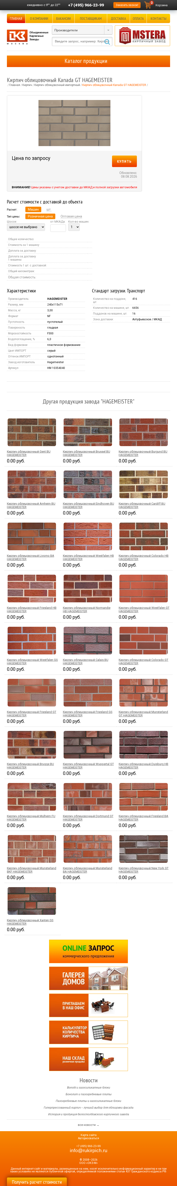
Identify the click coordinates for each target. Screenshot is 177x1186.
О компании (39, 18)
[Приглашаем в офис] (88, 1005)
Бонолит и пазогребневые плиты (89, 1094)
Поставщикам (91, 18)
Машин (33, 209)
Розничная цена (40, 216)
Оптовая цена (71, 216)
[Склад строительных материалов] (88, 1059)
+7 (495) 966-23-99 (86, 5)
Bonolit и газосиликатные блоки (88, 1087)
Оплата (138, 18)
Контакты (158, 18)
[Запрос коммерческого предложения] (88, 951)
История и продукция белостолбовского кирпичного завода (88, 1114)
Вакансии (63, 18)
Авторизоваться (88, 1138)
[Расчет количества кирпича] (88, 1032)
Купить (124, 161)
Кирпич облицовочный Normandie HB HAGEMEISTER (86, 609)
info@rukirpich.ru (88, 1150)
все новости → (88, 1125)
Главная (16, 18)
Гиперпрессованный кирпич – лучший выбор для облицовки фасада (88, 1107)
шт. (49, 209)
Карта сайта (89, 1135)
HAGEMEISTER (57, 298)
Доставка (118, 18)
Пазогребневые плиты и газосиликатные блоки (88, 1101)
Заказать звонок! (127, 5)
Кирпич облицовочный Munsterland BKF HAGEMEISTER (31, 869)
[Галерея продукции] (88, 978)
